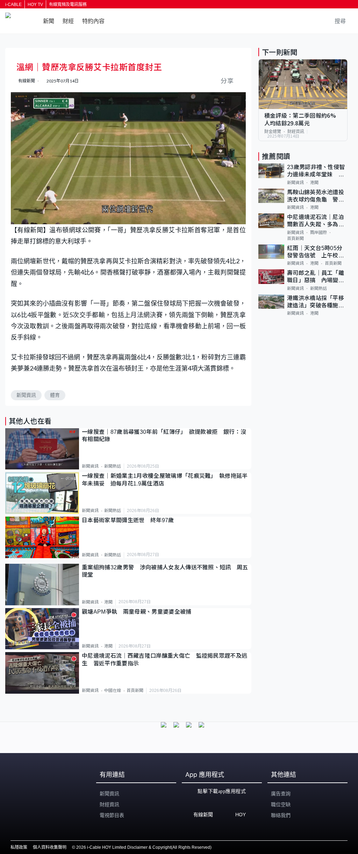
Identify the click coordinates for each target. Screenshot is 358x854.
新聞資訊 (26, 395)
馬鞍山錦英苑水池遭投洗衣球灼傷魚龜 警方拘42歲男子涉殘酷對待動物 (316, 196)
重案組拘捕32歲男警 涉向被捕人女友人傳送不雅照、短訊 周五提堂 (165, 571)
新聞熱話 (112, 466)
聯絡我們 (281, 815)
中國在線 (112, 690)
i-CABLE (13, 4)
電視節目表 (112, 815)
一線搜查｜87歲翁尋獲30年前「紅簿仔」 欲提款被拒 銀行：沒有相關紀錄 (164, 435)
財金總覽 (272, 132)
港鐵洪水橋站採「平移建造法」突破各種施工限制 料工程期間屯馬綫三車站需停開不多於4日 (317, 302)
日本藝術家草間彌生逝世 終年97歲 (128, 520)
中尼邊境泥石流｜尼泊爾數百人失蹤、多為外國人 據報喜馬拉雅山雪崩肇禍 (315, 221)
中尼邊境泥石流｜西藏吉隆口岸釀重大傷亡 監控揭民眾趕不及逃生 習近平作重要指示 (164, 659)
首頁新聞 (135, 690)
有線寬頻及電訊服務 (68, 4)
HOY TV (35, 4)
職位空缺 (281, 804)
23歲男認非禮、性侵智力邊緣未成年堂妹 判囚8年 (316, 171)
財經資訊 (295, 132)
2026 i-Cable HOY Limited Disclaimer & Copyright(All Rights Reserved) (144, 847)
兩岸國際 (318, 232)
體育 (55, 395)
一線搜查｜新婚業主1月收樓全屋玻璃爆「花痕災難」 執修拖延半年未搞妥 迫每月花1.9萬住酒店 (165, 479)
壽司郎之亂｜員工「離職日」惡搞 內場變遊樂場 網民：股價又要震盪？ (315, 277)
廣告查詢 (281, 793)
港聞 (108, 602)
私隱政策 (18, 847)
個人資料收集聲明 (49, 847)
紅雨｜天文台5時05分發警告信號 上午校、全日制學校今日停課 (315, 252)
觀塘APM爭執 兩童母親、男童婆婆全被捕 (139, 612)
